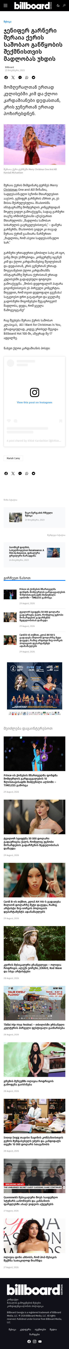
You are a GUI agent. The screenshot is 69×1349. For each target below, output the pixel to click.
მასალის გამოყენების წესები (24, 1303)
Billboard (9, 67)
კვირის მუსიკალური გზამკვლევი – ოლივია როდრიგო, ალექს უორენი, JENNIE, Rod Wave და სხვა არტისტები (33, 968)
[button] (5, 5)
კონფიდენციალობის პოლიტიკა (25, 1306)
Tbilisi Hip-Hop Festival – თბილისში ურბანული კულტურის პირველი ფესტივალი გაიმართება (34, 1026)
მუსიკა (7, 21)
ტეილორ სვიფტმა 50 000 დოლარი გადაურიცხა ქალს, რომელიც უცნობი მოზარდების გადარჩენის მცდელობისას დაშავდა (41, 616)
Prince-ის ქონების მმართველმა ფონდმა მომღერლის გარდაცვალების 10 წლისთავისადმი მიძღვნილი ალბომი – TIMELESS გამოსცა (42, 593)
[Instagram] (34, 1341)
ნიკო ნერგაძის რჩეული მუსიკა (39, 514)
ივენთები (40, 1329)
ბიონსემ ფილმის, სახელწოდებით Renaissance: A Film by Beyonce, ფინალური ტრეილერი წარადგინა (26, 551)
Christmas (10, 189)
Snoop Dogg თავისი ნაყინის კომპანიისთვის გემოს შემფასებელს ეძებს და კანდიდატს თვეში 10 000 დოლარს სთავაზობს (33, 1141)
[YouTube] (40, 1341)
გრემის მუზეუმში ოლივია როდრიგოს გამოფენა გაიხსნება (29, 1083)
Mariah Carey (13, 458)
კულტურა (25, 1329)
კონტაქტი (12, 1299)
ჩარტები (34, 1334)
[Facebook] (29, 1341)
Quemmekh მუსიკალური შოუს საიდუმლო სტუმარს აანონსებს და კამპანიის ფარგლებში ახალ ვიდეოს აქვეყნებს (31, 1201)
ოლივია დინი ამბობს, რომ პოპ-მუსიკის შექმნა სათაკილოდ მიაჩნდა (30, 1259)
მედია (53, 1329)
